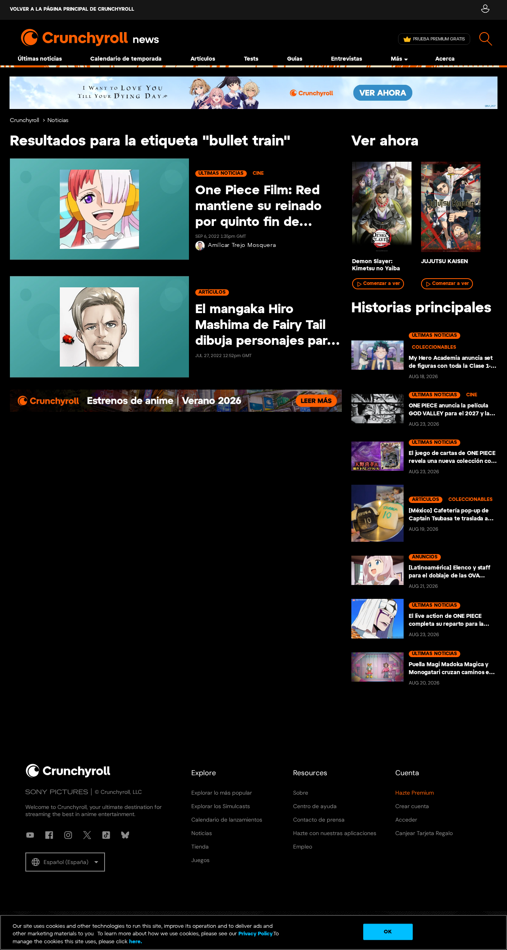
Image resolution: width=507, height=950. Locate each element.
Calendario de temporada (126, 59)
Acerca (445, 59)
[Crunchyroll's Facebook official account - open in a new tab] (49, 835)
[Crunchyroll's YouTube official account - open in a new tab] (30, 835)
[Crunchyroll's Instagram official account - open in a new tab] (68, 835)
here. (135, 941)
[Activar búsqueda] (486, 39)
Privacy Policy (255, 934)
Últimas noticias (40, 59)
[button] (65, 862)
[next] (479, 211)
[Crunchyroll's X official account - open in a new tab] (87, 835)
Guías (294, 59)
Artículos (203, 59)
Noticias (58, 120)
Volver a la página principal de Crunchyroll (72, 9)
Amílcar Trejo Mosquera (242, 245)
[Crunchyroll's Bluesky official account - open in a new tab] (125, 835)
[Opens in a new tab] (253, 92)
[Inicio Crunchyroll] (68, 776)
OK (387, 931)
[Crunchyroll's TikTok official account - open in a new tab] (106, 835)
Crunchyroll (24, 120)
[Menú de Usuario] (485, 10)
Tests (251, 59)
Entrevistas (346, 59)
